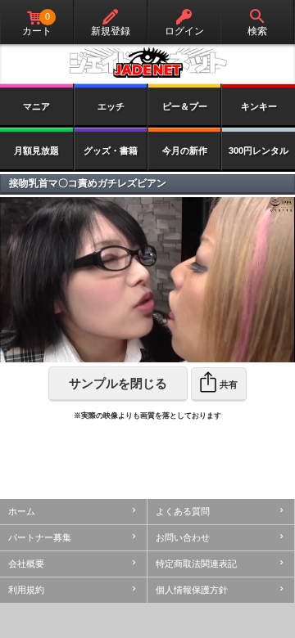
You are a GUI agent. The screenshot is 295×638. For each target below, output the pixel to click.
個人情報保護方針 (192, 590)
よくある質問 (183, 511)
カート (37, 24)
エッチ (111, 106)
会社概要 (26, 563)
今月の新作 (184, 150)
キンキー (259, 106)
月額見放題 (36, 150)
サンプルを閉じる (118, 383)
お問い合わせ (183, 537)
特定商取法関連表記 (196, 563)
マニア (36, 106)
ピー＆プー (184, 106)
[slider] (113, 350)
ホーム (21, 511)
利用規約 (26, 590)
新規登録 (110, 31)
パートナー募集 (39, 537)
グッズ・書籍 (111, 150)
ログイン (184, 31)
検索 (257, 31)
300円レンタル (258, 150)
